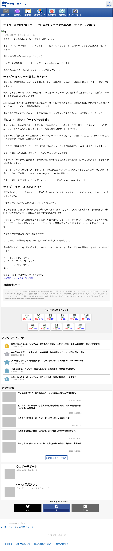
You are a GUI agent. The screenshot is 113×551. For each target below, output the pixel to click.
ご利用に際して (23, 544)
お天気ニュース (26, 527)
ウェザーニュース (8, 527)
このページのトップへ (13, 523)
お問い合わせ (62, 544)
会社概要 (8, 544)
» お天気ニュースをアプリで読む (18, 278)
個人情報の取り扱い (43, 544)
